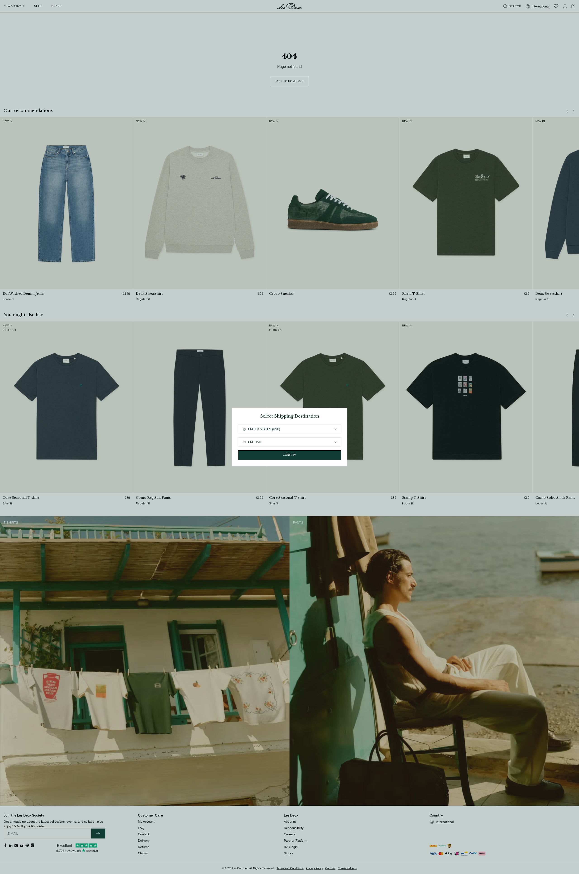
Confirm (289, 454)
